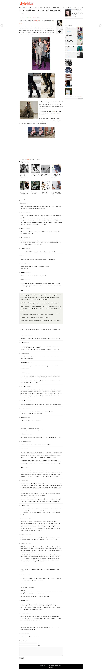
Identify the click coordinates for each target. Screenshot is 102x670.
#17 (19, 386)
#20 (19, 417)
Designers (80, 7)
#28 (19, 518)
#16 (19, 372)
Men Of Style (36, 7)
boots (54, 111)
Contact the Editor (50, 665)
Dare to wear (22, 7)
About (55, 665)
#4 (19, 237)
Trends (54, 7)
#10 (19, 290)
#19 (19, 408)
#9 (19, 279)
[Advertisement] (41, 149)
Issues (41, 7)
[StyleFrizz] (26, 6)
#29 (19, 534)
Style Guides (29, 7)
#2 (19, 212)
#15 (19, 362)
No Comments (69, 31)
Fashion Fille (23, 202)
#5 (19, 248)
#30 (19, 543)
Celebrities (32, 159)
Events (58, 7)
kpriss (30, 17)
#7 (19, 263)
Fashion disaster (48, 7)
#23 (19, 441)
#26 (19, 480)
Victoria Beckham (36, 20)
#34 (19, 600)
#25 (19, 467)
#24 (19, 448)
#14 (19, 353)
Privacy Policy (59, 665)
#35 (19, 613)
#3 (19, 228)
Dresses (74, 7)
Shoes (40, 159)
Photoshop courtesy (66, 7)
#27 (19, 505)
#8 (19, 272)
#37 (19, 633)
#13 (19, 342)
